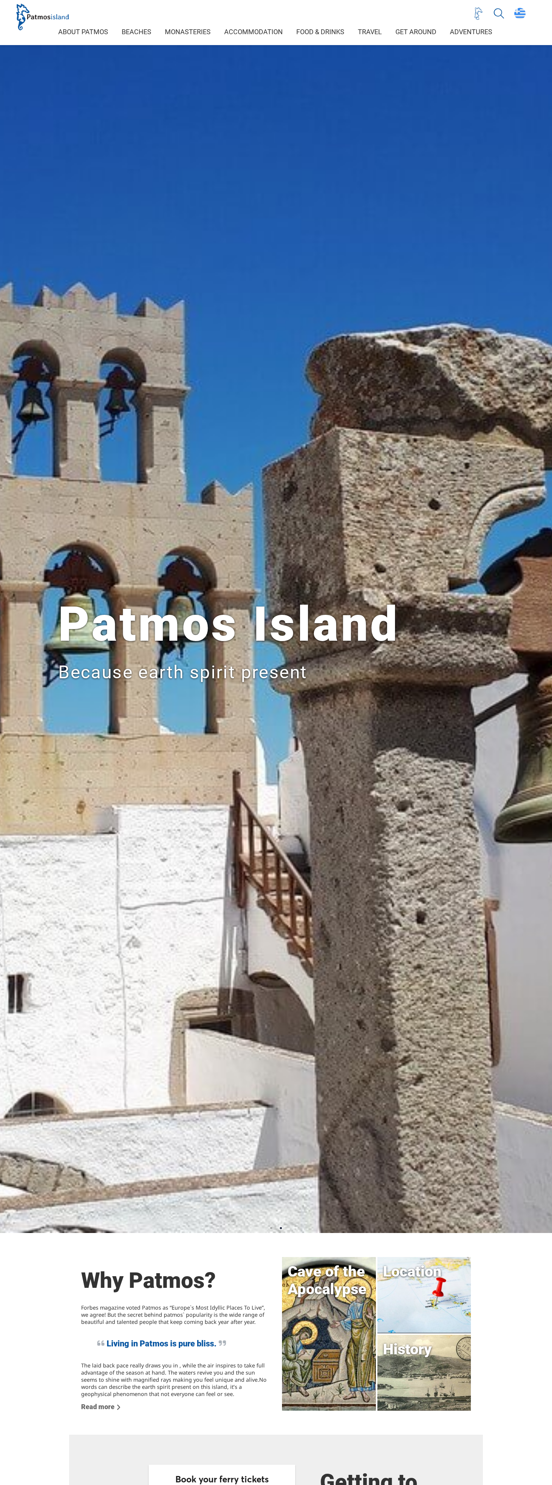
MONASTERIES (188, 32)
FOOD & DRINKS (320, 32)
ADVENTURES (471, 32)
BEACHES (136, 32)
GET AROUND (415, 32)
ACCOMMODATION (253, 32)
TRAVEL (370, 32)
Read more (98, 1407)
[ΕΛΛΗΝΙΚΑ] (519, 13)
